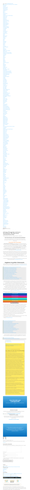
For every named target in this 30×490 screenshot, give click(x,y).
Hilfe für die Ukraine (5, 221)
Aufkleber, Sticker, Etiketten (6, 50)
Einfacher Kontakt (14, 410)
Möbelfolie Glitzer (5, 120)
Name (4, 453)
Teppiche (4, 60)
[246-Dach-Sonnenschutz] (9, 274)
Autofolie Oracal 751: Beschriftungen (8, 15)
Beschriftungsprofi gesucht (6, 207)
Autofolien (4, 14)
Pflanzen (4, 44)
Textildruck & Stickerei (6, 62)
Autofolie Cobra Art (5, 24)
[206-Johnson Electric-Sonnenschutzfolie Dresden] (10, 269)
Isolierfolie (4, 110)
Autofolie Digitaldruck (6, 137)
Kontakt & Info (5, 195)
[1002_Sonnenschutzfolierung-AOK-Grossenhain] (11, 338)
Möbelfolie (4, 116)
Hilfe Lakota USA (5, 222)
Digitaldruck (4, 49)
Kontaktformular (5, 468)
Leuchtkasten (4, 75)
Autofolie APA (5, 19)
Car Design (4, 29)
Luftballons (4, 170)
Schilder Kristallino (5, 90)
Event (3, 218)
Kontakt (4, 196)
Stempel (4, 161)
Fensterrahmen (5, 149)
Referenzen (4, 210)
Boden (4, 39)
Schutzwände (5, 96)
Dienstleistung (5, 216)
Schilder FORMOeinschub (6, 89)
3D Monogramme (5, 31)
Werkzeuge (4, 174)
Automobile (4, 42)
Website (4, 456)
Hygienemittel (5, 180)
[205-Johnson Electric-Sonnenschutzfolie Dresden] (10, 268)
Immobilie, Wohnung (5, 213)
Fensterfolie (4, 114)
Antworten (4, 442)
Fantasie (4, 43)
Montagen (4, 102)
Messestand (4, 158)
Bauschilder (4, 68)
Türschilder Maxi (5, 92)
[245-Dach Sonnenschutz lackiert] (8, 275)
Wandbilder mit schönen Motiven (7, 53)
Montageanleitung (8, 340)
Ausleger (4, 77)
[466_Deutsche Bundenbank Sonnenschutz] (9, 325)
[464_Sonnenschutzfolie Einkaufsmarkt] (8, 321)
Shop (3, 181)
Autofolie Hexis (5, 17)
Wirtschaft (4, 212)
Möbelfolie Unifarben (6, 123)
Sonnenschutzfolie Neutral (6, 109)
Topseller (4, 192)
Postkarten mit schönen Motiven (7, 52)
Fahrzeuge (4, 6)
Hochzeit (4, 219)
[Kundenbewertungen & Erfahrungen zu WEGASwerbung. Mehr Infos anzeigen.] (12, 485)
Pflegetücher (4, 171)
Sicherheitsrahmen (5, 150)
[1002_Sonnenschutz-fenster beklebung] (8, 337)
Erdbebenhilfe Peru (5, 224)
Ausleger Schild (5, 67)
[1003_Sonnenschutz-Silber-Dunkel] (8, 331)
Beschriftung (4, 5)
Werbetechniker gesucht (6, 208)
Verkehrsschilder (5, 99)
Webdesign (4, 64)
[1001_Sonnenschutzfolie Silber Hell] (8, 330)
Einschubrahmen (5, 148)
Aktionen (4, 193)
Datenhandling (5, 204)
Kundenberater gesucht (6, 206)
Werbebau (4, 65)
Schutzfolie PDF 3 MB (8, 349)
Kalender (4, 168)
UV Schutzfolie (5, 112)
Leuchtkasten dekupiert (6, 76)
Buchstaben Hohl (5, 83)
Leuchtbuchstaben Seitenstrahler (7, 72)
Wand (4, 40)
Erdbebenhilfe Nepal (5, 223)
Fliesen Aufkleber (5, 124)
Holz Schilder (4, 88)
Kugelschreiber (5, 169)
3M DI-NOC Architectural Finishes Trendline (8, 126)
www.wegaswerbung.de (16, 290)
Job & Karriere (5, 205)
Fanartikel (4, 159)
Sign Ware (4, 186)
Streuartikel (4, 172)
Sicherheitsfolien (5, 111)
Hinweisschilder (5, 98)
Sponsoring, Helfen (5, 220)
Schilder (4, 97)
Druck (4, 47)
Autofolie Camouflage (6, 26)
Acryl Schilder (5, 86)
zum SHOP (15, 294)
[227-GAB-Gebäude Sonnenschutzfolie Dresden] (9, 271)
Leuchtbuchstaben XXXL (6, 74)
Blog (3, 194)
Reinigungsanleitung (8, 341)
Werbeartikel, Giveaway (6, 164)
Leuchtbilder (4, 54)
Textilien (4, 37)
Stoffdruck (4, 61)
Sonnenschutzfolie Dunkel (6, 108)
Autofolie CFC (4, 18)
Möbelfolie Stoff (5, 121)
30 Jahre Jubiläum (5, 199)
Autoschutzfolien (5, 13)
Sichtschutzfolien (5, 104)
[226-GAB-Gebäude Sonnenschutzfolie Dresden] (9, 270)
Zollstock (4, 175)
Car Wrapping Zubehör (6, 27)
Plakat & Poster (5, 51)
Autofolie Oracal (5, 16)
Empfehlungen (5, 211)
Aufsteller (4, 66)
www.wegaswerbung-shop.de (19, 259)
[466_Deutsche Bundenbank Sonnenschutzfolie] (9, 324)
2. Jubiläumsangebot (5, 201)
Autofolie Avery (5, 133)
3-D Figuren (4, 84)
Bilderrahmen (5, 146)
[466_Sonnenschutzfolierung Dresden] (8, 326)
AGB (3, 225)
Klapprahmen (5, 147)
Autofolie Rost (5, 25)
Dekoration (4, 176)
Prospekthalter (5, 160)
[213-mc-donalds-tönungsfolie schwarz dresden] (10, 272)
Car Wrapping (5, 28)
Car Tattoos (4, 30)
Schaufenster (4, 36)
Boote (3, 11)
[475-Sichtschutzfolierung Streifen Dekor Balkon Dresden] (11, 323)
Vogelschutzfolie (5, 113)
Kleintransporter (5, 8)
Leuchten (4, 78)
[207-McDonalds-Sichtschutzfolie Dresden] (9, 273)
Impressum (4, 471)
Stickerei (4, 188)
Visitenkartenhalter (5, 163)
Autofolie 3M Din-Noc (6, 20)
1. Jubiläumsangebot (5, 200)
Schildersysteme (5, 85)
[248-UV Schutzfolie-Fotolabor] (8, 276)
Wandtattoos (4, 41)
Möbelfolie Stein (5, 122)
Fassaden (4, 38)
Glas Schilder (4, 87)
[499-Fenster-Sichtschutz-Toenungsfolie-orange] (9, 332)
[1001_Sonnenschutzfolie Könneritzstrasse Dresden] (10, 329)
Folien (4, 103)
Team (3, 197)
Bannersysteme (5, 156)
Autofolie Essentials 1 (6, 134)
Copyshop (4, 55)
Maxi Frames (4, 151)
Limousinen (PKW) (5, 7)
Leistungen (4, 209)
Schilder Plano (5, 91)
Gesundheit (4, 217)
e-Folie (4, 115)
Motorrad (4, 12)
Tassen (4, 173)
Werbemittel (4, 144)
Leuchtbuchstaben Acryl (6, 73)
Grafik (4, 56)
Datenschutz (4, 469)
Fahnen (4, 157)
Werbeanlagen (5, 100)
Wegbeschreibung (5, 198)
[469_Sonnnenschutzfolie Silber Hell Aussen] (9, 320)
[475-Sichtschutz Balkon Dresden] (8, 322)
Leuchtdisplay (5, 80)
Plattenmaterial (5, 101)
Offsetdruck (4, 48)
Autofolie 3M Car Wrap (6, 136)
